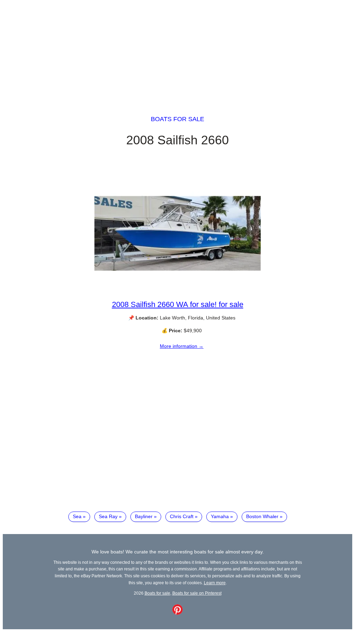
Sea (77, 516)
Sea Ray (108, 516)
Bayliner (144, 516)
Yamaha (220, 516)
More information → (182, 346)
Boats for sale (177, 119)
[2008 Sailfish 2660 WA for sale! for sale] (177, 294)
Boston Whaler (262, 516)
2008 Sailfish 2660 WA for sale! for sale (177, 304)
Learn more (215, 582)
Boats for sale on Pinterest (197, 593)
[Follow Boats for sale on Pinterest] (177, 613)
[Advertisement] (177, 51)
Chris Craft (181, 516)
